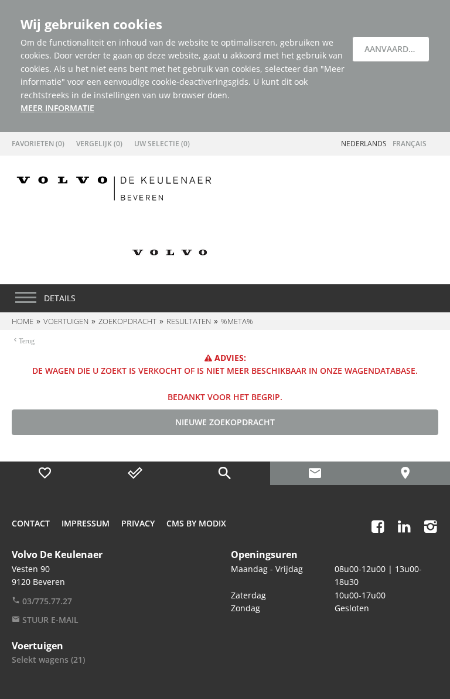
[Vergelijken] (135, 473)
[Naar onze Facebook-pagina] (377, 526)
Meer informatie (57, 107)
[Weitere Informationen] (114, 187)
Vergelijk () (99, 144)
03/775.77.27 (46, 601)
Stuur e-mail (49, 619)
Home (22, 321)
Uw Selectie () (162, 144)
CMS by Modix (196, 523)
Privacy (138, 523)
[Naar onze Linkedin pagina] (404, 526)
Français (410, 144)
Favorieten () (38, 144)
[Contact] (315, 473)
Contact (31, 523)
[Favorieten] (45, 473)
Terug (27, 339)
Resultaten (188, 321)
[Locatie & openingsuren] (405, 473)
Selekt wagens (48, 659)
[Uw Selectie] (225, 473)
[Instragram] (431, 526)
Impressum (86, 523)
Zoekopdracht (127, 321)
